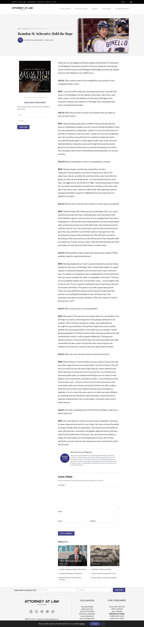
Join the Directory (87, 619)
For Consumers (81, 9)
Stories (95, 9)
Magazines (106, 9)
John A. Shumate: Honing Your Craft (103, 573)
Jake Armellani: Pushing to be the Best (104, 578)
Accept (95, 624)
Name (60, 511)
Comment (62, 485)
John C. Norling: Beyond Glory (71, 561)
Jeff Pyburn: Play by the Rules (101, 569)
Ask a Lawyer (117, 611)
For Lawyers (66, 9)
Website (93, 521)
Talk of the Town (87, 611)
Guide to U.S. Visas (117, 618)
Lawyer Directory (122, 9)
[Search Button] (130, 2)
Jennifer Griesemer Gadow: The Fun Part (72, 569)
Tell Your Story (22, 2)
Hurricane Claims (117, 616)
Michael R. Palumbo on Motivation (70, 573)
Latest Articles (87, 609)
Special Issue (26, 28)
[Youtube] (47, 611)
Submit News (40, 2)
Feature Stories (87, 607)
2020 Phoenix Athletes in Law (39, 28)
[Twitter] (53, 611)
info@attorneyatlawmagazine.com (47, 619)
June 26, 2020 (64, 564)
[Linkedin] (31, 611)
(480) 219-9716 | (30, 619)
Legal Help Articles (117, 607)
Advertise (14, 2)
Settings (82, 624)
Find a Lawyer (116, 609)
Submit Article (32, 2)
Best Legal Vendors (87, 614)
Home (19, 28)
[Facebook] (42, 611)
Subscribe (48, 2)
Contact (54, 2)
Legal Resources (87, 616)
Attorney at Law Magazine (81, 452)
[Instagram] (36, 611)
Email (60, 521)
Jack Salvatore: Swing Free (102, 561)
